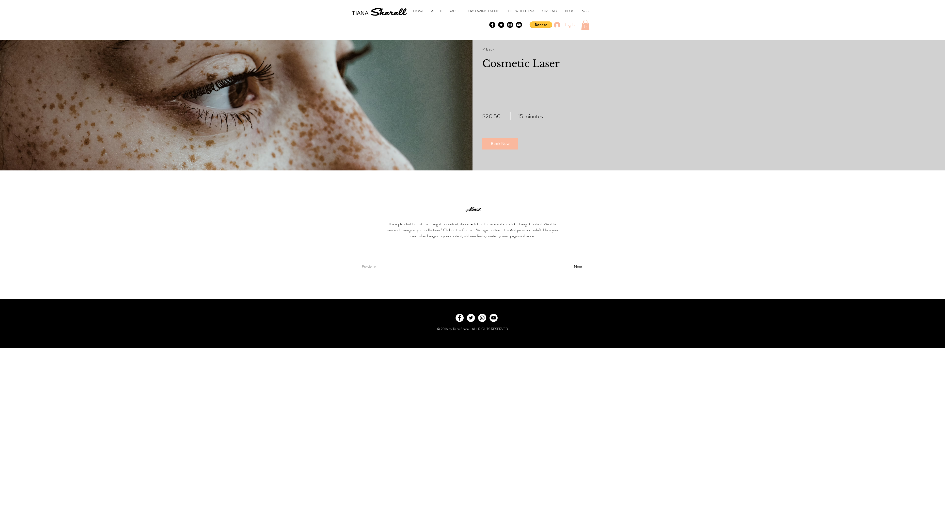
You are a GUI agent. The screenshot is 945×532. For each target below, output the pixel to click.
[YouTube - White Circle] (493, 318)
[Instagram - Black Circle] (510, 25)
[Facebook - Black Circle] (492, 25)
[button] (541, 24)
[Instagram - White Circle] (482, 318)
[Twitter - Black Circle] (501, 25)
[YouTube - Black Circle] (519, 25)
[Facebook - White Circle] (460, 318)
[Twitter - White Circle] (471, 318)
